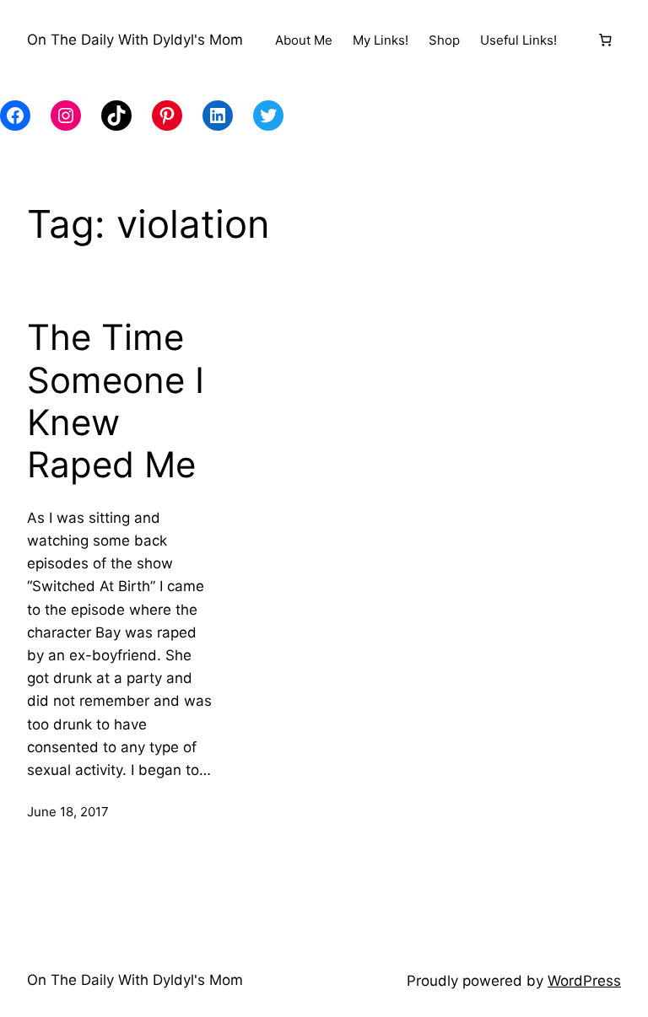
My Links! (380, 40)
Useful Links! (518, 40)
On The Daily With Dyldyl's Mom (135, 39)
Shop (444, 40)
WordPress (584, 980)
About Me (303, 40)
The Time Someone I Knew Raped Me (115, 401)
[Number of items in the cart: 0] (605, 40)
